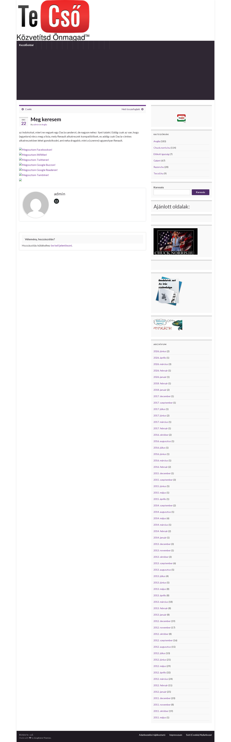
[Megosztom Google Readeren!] (38, 169)
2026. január (160, 376)
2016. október (161, 434)
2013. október (161, 556)
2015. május (160, 492)
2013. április (160, 595)
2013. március (161, 601)
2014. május (160, 518)
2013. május (160, 588)
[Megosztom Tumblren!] (34, 174)
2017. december (162, 396)
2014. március (161, 524)
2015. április (160, 499)
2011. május (160, 717)
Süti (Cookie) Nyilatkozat (199, 734)
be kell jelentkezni (61, 245)
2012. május (160, 666)
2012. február (161, 685)
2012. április (160, 672)
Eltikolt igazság (161, 154)
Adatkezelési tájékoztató (152, 734)
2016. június (160, 454)
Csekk (28, 109)
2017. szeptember (163, 402)
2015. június (160, 486)
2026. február (161, 370)
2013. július (159, 576)
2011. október (161, 711)
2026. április (160, 357)
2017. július (159, 409)
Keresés (159, 187)
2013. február (161, 608)
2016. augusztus (162, 441)
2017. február (161, 428)
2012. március (161, 678)
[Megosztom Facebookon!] (35, 148)
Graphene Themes (42, 738)
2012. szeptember (163, 640)
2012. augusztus (162, 646)
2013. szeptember (163, 563)
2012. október (161, 633)
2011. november (162, 704)
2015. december (162, 473)
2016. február (161, 466)
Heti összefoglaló (131, 109)
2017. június (160, 415)
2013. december (162, 544)
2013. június (160, 582)
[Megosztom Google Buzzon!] (37, 164)
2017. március (161, 421)
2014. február (161, 531)
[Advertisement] (115, 74)
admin (36, 124)
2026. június (160, 351)
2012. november (162, 627)
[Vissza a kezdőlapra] (115, 20)
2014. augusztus (162, 511)
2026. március (161, 364)
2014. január (160, 537)
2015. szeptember (163, 479)
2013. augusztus (162, 569)
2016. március (161, 460)
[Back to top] (223, 734)
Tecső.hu (158, 173)
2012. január (160, 691)
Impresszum (175, 734)
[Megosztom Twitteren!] (34, 158)
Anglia (44, 124)
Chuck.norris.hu (162, 147)
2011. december (162, 698)
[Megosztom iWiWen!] (33, 153)
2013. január (160, 614)
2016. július (159, 447)
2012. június (160, 659)
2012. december (162, 621)
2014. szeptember (163, 505)
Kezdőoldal (26, 44)
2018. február (161, 383)
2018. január (160, 389)
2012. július (159, 653)
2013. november (162, 550)
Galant (157, 160)
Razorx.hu (159, 167)
